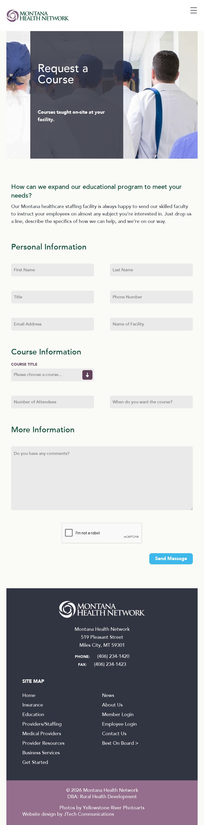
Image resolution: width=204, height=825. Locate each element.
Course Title (24, 364)
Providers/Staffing (42, 724)
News (108, 695)
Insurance (32, 705)
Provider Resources (43, 743)
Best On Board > (120, 743)
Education (33, 715)
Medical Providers (41, 734)
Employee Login (119, 724)
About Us (112, 705)
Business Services (41, 753)
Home (28, 695)
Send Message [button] (171, 558)
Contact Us (114, 734)
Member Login (118, 715)
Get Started (35, 762)
